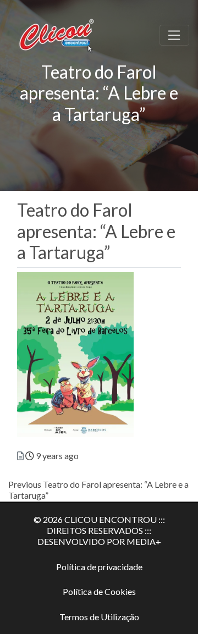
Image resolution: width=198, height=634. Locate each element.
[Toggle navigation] (174, 35)
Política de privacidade (99, 566)
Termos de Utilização (99, 616)
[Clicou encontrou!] (58, 33)
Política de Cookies (99, 591)
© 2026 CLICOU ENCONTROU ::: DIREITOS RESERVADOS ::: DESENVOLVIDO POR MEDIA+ (99, 530)
